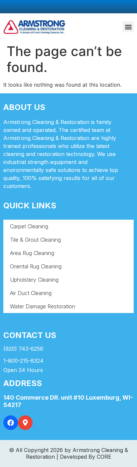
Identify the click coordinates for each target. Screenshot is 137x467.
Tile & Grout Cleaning (35, 239)
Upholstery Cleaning (34, 279)
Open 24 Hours (23, 370)
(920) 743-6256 (23, 348)
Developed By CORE (85, 456)
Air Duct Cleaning (31, 293)
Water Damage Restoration (42, 306)
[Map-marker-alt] (25, 422)
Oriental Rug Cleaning (36, 266)
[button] (128, 26)
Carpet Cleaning (29, 226)
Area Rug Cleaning (32, 253)
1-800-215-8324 (23, 360)
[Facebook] (10, 422)
